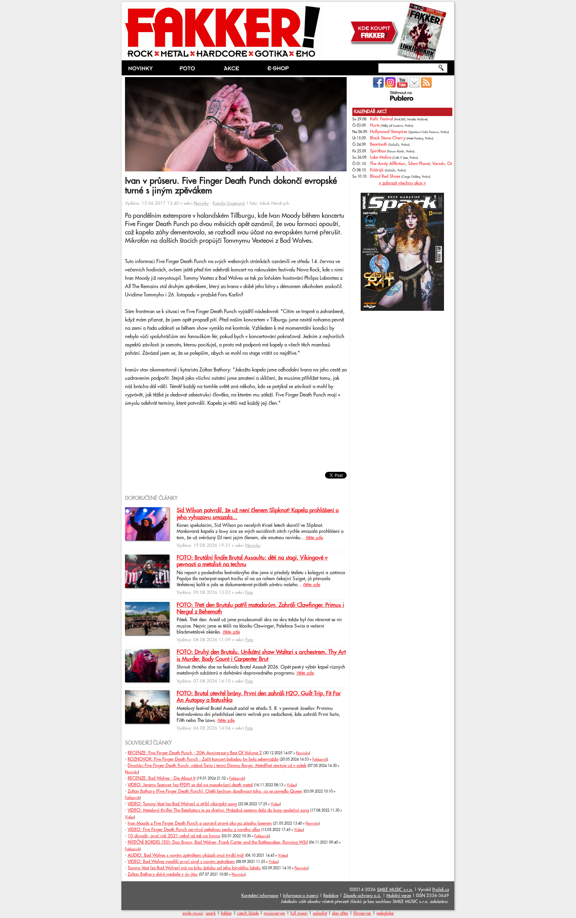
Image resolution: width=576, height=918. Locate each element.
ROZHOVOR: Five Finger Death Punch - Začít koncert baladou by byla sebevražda (203, 759)
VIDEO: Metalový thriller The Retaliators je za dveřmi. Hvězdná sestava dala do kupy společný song (218, 810)
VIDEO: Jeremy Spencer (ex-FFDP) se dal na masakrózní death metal (190, 785)
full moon (299, 913)
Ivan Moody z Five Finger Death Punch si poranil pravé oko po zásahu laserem (200, 823)
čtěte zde (314, 538)
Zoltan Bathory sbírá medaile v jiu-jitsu (163, 874)
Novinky (201, 203)
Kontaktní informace (259, 895)
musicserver (274, 913)
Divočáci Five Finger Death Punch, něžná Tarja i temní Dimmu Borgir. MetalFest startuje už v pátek (217, 765)
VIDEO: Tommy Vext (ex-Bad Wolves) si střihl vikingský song (182, 804)
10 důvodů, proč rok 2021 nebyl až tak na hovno (174, 836)
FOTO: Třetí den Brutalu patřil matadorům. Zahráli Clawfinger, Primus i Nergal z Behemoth (260, 608)
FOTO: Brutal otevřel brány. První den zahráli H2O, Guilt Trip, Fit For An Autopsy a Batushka (259, 697)
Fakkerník (319, 760)
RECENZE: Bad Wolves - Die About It (161, 778)
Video (291, 785)
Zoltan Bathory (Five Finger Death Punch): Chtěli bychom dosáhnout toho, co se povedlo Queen (215, 791)
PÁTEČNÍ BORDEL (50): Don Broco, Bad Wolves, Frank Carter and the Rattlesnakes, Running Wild (218, 842)
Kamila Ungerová (229, 203)
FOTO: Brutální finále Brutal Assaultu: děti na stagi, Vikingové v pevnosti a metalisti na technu (252, 561)
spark (211, 913)
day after (340, 913)
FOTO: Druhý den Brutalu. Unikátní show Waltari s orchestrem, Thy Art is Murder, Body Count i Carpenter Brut (261, 655)
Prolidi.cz (440, 889)
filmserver (362, 913)
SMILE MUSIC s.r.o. (395, 889)
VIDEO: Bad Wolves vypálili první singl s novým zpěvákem (181, 861)
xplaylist (320, 913)
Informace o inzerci (300, 895)
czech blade (248, 913)
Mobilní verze (398, 895)
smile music (192, 913)
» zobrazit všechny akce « (402, 183)
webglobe (385, 913)
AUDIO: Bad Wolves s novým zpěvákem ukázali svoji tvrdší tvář (186, 855)
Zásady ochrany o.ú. (362, 895)
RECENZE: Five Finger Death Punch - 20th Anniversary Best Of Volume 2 (195, 753)
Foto (249, 592)
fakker (226, 913)
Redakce (330, 895)
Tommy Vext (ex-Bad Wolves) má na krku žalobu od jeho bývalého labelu (194, 868)
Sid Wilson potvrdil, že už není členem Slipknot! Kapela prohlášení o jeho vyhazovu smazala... (258, 514)
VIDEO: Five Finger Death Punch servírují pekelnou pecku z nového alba (194, 829)
